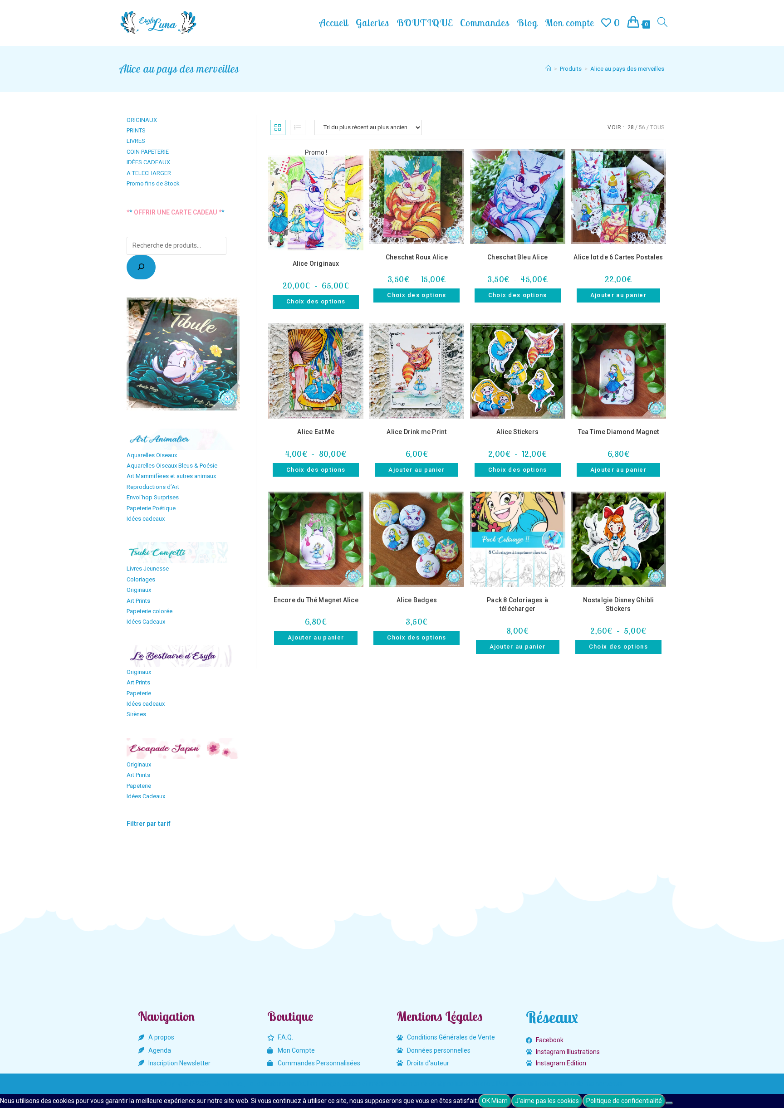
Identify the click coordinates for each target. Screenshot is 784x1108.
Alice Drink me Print (416, 431)
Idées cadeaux (146, 518)
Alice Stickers (517, 431)
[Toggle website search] (662, 23)
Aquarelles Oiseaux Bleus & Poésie (172, 465)
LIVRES (136, 140)
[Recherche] (141, 267)
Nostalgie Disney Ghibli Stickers (618, 604)
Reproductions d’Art (153, 486)
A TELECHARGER (149, 173)
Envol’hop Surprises (153, 497)
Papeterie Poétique (151, 508)
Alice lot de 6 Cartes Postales (618, 257)
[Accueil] (548, 68)
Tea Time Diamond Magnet (618, 431)
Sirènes (136, 714)
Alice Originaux (316, 263)
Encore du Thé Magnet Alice (316, 600)
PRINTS (136, 130)
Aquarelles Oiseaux (152, 455)
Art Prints (138, 600)
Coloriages (141, 579)
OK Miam (495, 1100)
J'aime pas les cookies (547, 1100)
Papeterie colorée (149, 611)
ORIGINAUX (142, 120)
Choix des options (315, 301)
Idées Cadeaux (146, 621)
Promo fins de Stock (153, 183)
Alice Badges (417, 600)
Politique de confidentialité (624, 1100)
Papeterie (139, 693)
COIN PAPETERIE (148, 151)
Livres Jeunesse (148, 568)
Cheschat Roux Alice (417, 257)
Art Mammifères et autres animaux (171, 476)
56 (642, 127)
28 (630, 127)
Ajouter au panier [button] (618, 295)
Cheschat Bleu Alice (517, 257)
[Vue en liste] (297, 127)
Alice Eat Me (315, 431)
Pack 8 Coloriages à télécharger (517, 604)
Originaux (139, 589)
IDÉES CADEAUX (148, 162)
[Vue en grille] (277, 127)
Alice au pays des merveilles (627, 68)
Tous (657, 127)
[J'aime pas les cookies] (669, 1103)
